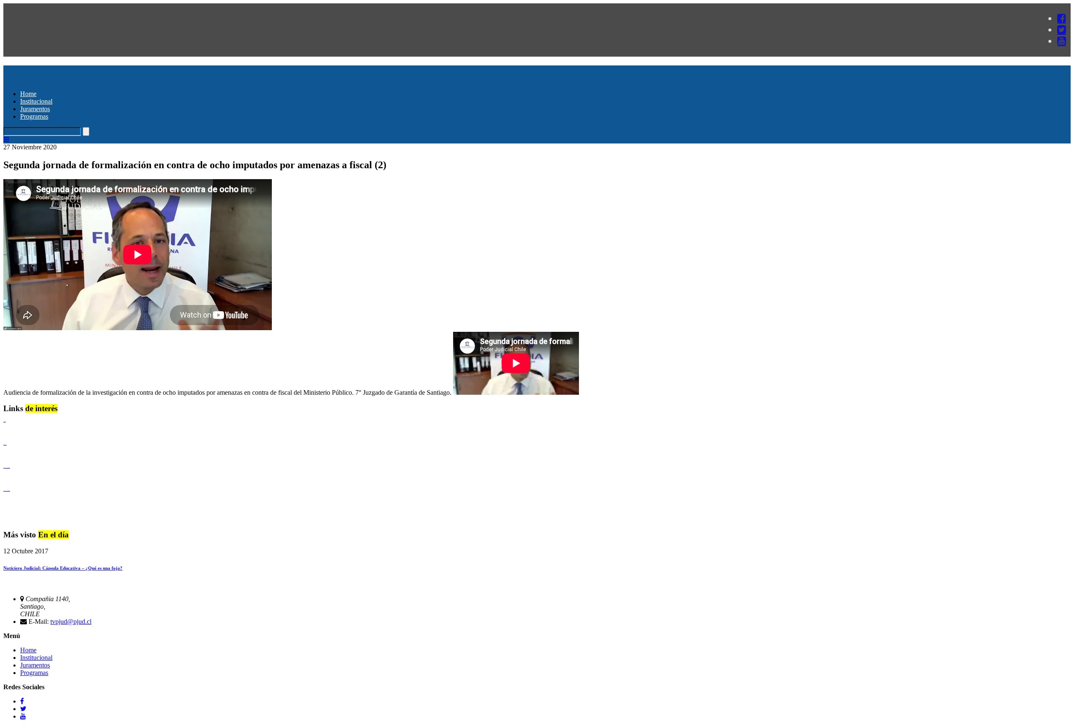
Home (28, 93)
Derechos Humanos (5, 444)
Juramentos (35, 108)
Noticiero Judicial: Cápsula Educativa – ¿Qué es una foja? (63, 568)
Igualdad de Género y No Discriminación (6, 467)
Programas (34, 116)
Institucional (36, 101)
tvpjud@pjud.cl (70, 621)
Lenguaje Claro (4, 421)
